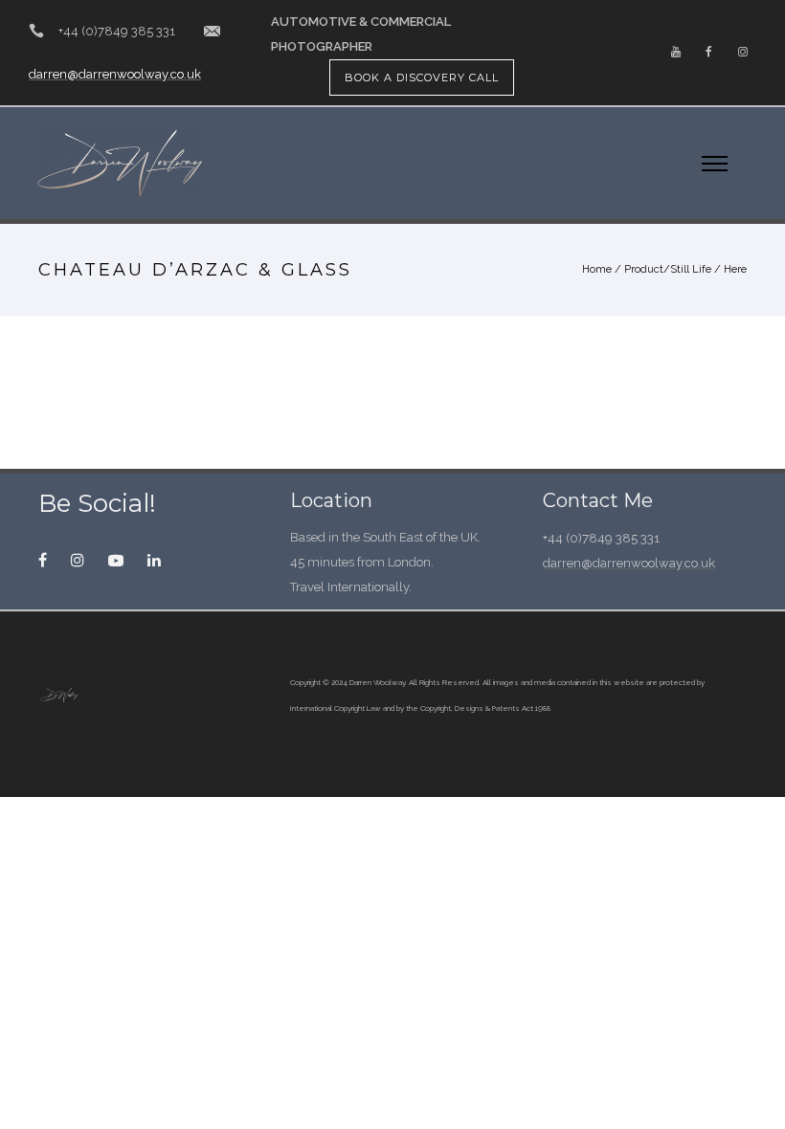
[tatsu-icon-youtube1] (120, 559)
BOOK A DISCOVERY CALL (422, 77)
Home (597, 269)
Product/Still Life (667, 269)
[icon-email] (212, 31)
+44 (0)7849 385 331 (116, 31)
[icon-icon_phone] (36, 31)
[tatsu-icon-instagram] (742, 52)
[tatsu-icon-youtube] (675, 52)
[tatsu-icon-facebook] (709, 52)
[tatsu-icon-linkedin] (154, 559)
